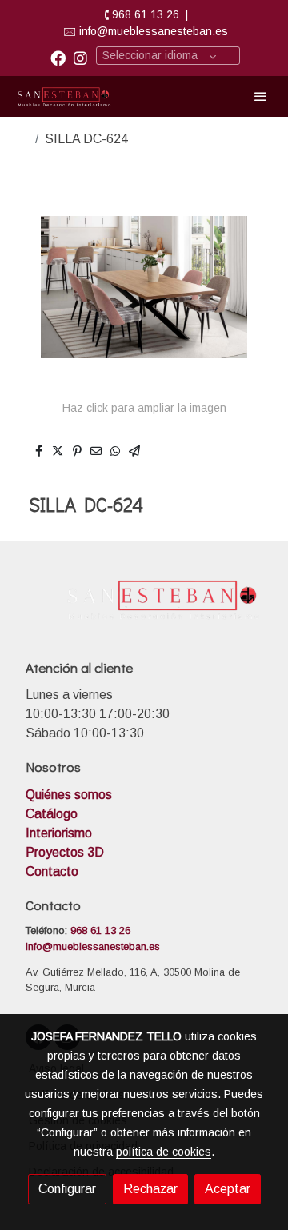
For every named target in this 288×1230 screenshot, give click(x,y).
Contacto (52, 871)
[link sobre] (144, 608)
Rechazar (150, 1189)
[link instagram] (80, 57)
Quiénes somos (70, 794)
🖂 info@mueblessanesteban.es (145, 31)
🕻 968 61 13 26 (141, 14)
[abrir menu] (260, 96)
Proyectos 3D (65, 852)
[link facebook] (58, 57)
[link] (64, 96)
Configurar (67, 1189)
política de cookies (163, 1151)
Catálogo (52, 814)
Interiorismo (59, 833)
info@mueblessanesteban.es (93, 946)
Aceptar (227, 1189)
